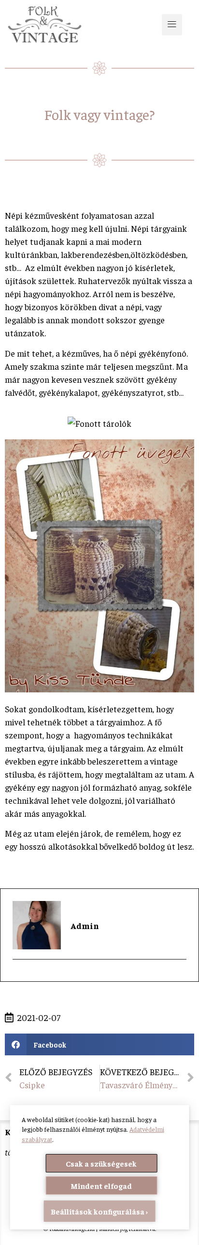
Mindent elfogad (101, 1185)
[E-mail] (19, 976)
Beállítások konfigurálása (97, 1211)
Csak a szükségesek (101, 1163)
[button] (172, 24)
